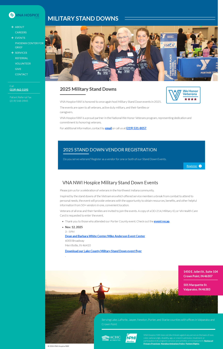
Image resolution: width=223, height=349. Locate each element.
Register (192, 166)
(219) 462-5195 (19, 89)
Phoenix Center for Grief (29, 45)
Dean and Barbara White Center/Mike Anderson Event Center (105, 236)
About (19, 26)
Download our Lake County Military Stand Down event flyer (103, 251)
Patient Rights (192, 343)
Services (21, 52)
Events (20, 37)
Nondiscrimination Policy (173, 343)
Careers (21, 32)
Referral (21, 58)
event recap (161, 221)
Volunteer (23, 63)
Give (18, 68)
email (108, 128)
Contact (21, 74)
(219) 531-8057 (136, 128)
